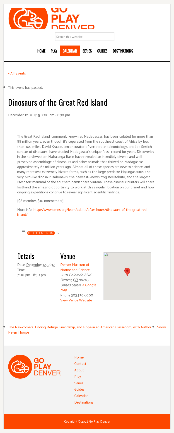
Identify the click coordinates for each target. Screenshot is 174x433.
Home (79, 357)
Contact (80, 363)
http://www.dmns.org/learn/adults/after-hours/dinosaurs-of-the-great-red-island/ (82, 212)
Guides (79, 389)
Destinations (83, 402)
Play (77, 376)
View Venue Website (76, 300)
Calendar (81, 395)
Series (78, 383)
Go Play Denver (87, 18)
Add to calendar (41, 233)
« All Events (17, 73)
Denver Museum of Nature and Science (75, 267)
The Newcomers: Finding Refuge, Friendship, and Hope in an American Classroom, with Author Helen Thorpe (79, 329)
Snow (161, 327)
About (79, 370)
